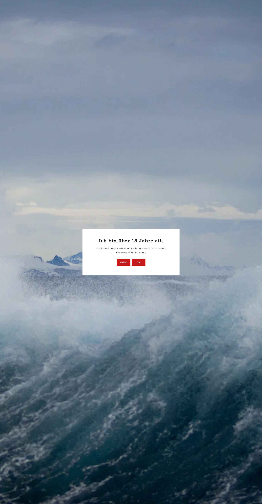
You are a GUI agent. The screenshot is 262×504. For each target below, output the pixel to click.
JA (138, 262)
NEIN (123, 262)
